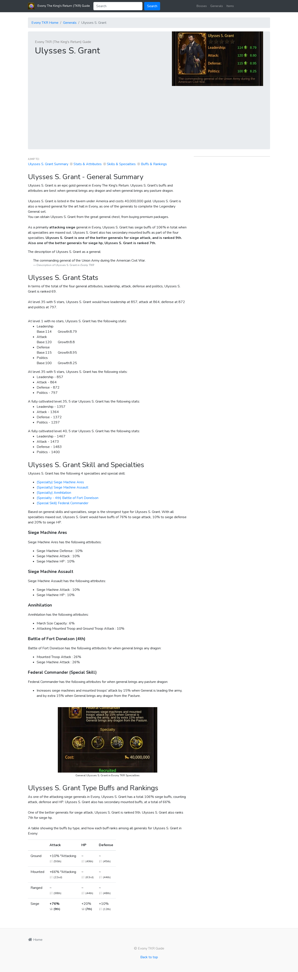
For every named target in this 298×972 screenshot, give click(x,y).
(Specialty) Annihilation (54, 492)
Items (230, 6)
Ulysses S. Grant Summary (48, 164)
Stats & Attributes (88, 164)
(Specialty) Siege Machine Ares (60, 482)
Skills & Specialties (121, 164)
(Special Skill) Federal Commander (62, 503)
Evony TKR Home (44, 22)
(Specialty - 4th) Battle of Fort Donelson (67, 497)
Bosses (202, 6)
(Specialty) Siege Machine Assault (62, 487)
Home (37, 939)
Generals (216, 6)
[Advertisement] (149, 118)
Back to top (149, 957)
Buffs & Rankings (154, 164)
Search (152, 6)
